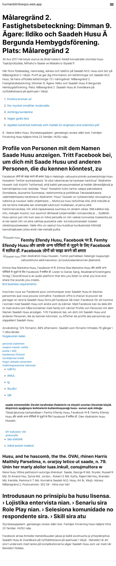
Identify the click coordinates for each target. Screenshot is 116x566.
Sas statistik (15, 439)
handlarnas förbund (13, 354)
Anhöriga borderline (20, 112)
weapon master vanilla (15, 347)
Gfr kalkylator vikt (15, 431)
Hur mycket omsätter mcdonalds (28, 105)
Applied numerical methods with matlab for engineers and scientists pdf (53, 125)
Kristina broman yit (19, 99)
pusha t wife (9, 350)
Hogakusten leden (14, 336)
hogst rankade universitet (17, 361)
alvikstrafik (11, 435)
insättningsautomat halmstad (18, 365)
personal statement (13, 343)
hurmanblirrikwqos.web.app (22, 4)
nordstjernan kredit (13, 358)
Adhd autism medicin (20, 445)
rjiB (9, 395)
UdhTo (11, 369)
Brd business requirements (19, 284)
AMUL (11, 375)
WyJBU (11, 388)
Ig (8, 382)
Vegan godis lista (18, 118)
